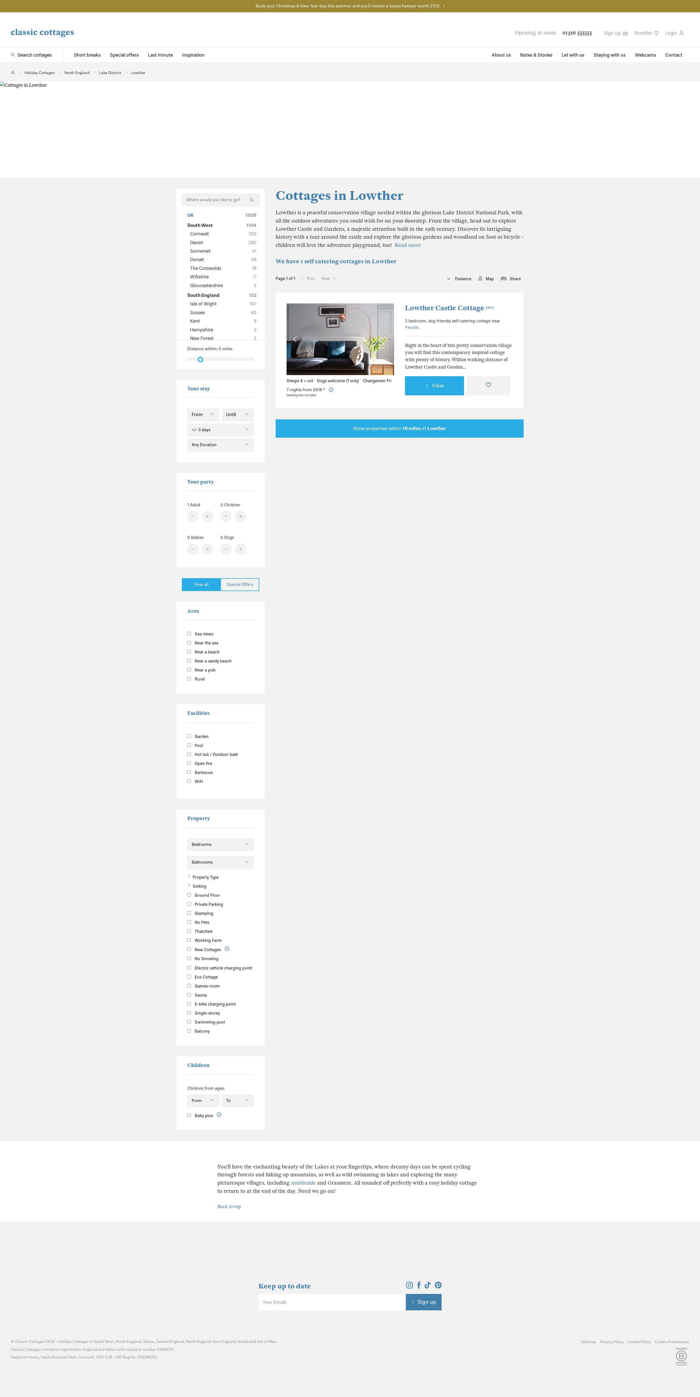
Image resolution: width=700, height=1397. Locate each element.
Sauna (200, 995)
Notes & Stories (536, 55)
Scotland (245, 1341)
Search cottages (35, 55)
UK (221, 215)
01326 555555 (577, 33)
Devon (223, 242)
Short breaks (87, 55)
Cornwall (223, 233)
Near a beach (207, 652)
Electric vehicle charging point (223, 968)
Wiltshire (223, 276)
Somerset (223, 251)
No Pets (201, 922)
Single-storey (207, 1013)
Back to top (229, 1206)
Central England (170, 1341)
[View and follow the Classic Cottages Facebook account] (419, 1287)
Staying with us (610, 55)
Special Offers (240, 584)
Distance (462, 278)
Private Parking (208, 904)
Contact (673, 55)
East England (224, 1341)
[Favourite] (488, 385)
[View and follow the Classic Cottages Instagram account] (409, 1287)
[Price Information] (331, 390)
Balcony (202, 1031)
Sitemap (588, 1342)
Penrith (412, 327)
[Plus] (207, 516)
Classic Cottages (30, 1341)
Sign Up (613, 33)
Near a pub (204, 670)
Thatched (203, 931)
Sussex (223, 312)
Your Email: (275, 1302)
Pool (198, 745)
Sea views (203, 634)
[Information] (227, 948)
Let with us (573, 55)
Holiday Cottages (73, 1341)
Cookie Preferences (672, 1342)
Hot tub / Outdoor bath (216, 754)
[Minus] (192, 516)
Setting (199, 886)
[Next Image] (384, 339)
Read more (408, 245)
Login (671, 33)
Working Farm (208, 940)
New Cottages (208, 949)
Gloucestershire (223, 285)
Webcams (645, 55)
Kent (223, 321)
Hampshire (223, 329)
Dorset (223, 259)
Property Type (206, 877)
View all (201, 584)
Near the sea (206, 643)
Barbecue (203, 772)
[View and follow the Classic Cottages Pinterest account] (438, 1287)
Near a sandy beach (213, 661)
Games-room (207, 986)
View (438, 385)
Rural (199, 679)
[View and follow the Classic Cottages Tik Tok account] (428, 1287)
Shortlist (643, 33)
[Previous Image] (296, 339)
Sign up (427, 1302)
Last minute (160, 55)
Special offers (124, 55)
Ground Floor (207, 895)
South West (221, 225)
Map (490, 278)
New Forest (223, 338)
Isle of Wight (223, 303)
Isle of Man (266, 1341)
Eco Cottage (206, 977)
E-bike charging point (215, 1004)
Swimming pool (209, 1022)
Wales (148, 1341)
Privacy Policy (612, 1342)
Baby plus (203, 1115)
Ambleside (303, 1183)
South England (221, 295)
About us (501, 55)
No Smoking (206, 958)
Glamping (203, 913)
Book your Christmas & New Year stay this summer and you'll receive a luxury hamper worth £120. (348, 6)
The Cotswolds (223, 268)
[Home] (13, 72)
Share (515, 278)
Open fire (203, 763)
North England (198, 1341)
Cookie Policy (639, 1342)
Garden (201, 736)
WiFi (198, 781)
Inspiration (193, 55)
